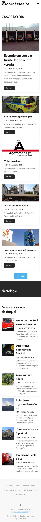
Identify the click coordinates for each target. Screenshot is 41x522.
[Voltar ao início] (15, 3)
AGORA (9, 485)
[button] (38, 3)
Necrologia (20, 494)
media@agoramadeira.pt (20, 512)
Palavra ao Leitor (30, 490)
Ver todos (20, 276)
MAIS (17, 485)
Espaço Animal (29, 485)
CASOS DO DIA (13, 16)
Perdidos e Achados (12, 490)
